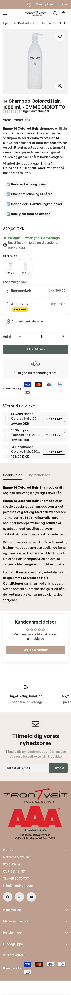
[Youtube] (31, 897)
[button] (63, 13)
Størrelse (10, 256)
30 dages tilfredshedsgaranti (35, 373)
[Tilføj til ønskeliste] (59, 36)
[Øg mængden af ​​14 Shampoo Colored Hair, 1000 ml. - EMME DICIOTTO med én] (63, 336)
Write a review (36, 650)
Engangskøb (21, 290)
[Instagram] (19, 897)
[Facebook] (7, 897)
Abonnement (22, 306)
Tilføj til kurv (54, 418)
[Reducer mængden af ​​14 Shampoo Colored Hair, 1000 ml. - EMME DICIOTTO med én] (19, 336)
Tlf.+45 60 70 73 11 (16, 878)
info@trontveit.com (18, 886)
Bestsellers (26, 23)
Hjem (6, 23)
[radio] (7, 290)
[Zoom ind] (59, 85)
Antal (7, 336)
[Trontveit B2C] (35, 13)
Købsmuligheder (15, 282)
